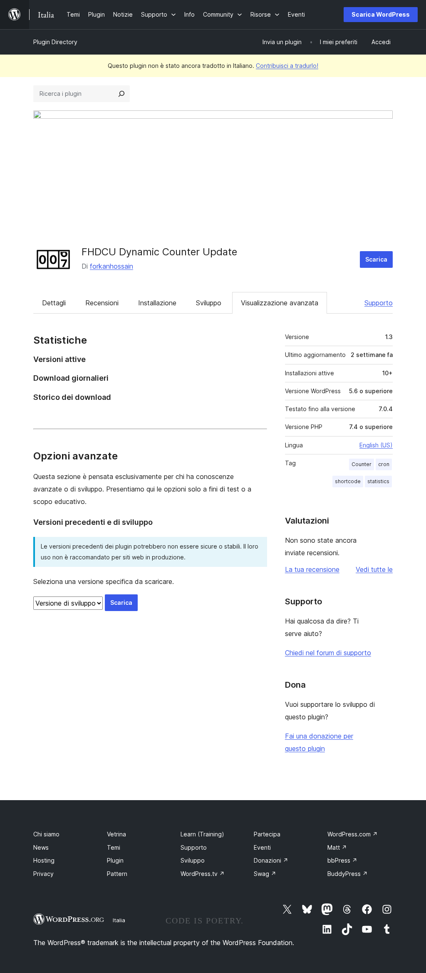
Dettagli (54, 303)
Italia (119, 920)
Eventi (262, 847)
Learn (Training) (202, 834)
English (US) (376, 445)
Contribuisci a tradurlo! (287, 65)
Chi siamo (46, 834)
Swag (265, 873)
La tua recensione (312, 569)
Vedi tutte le (374, 569)
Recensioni (102, 303)
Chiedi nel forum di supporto (328, 653)
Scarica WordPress (381, 14)
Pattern (117, 873)
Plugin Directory (55, 41)
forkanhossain (111, 266)
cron (383, 464)
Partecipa (267, 834)
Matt (337, 847)
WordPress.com (352, 834)
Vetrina (116, 834)
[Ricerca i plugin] (121, 93)
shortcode (348, 481)
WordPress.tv (203, 873)
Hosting (43, 860)
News (41, 847)
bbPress (342, 860)
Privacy (43, 873)
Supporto (378, 303)
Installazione (157, 303)
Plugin (115, 860)
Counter (362, 464)
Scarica (376, 259)
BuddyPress (347, 873)
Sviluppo (208, 303)
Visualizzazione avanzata (279, 303)
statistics (378, 481)
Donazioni (271, 860)
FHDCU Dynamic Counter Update (159, 252)
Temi (113, 847)
